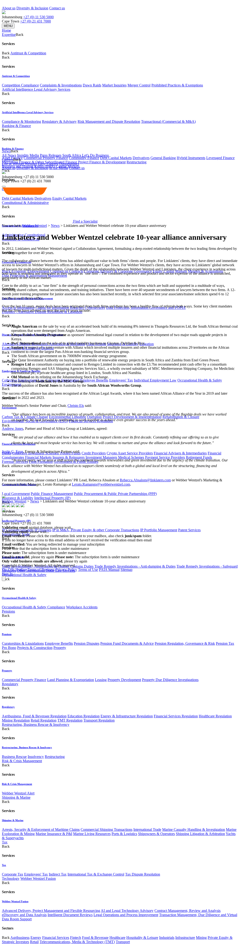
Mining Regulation (16, 720)
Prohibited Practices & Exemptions (177, 85)
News (55, 226)
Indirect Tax (58, 874)
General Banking (163, 158)
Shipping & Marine (16, 797)
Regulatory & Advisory (59, 122)
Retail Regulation (43, 720)
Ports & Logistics (124, 834)
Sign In (7, 574)
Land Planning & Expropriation (70, 680)
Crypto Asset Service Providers (130, 453)
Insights (23, 155)
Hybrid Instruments (191, 158)
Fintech (75, 938)
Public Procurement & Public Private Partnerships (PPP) (115, 494)
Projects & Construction (34, 648)
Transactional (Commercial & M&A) (168, 122)
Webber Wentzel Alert (18, 793)
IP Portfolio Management (158, 530)
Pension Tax (225, 643)
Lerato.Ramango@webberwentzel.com (101, 484)
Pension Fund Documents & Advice (127, 643)
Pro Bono (9, 648)
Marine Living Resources (92, 834)
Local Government (16, 494)
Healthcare (117, 938)
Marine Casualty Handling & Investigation (193, 830)
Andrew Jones (12, 429)
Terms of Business (41, 570)
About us (8, 8)
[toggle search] (4, 186)
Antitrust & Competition (28, 53)
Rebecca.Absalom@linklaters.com (145, 480)
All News (9, 155)
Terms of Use (88, 570)
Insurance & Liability (17, 498)
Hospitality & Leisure (142, 938)
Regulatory (10, 684)
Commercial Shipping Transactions (106, 830)
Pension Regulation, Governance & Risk (185, 643)
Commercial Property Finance (46, 158)
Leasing (101, 680)
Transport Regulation (99, 720)
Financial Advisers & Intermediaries (180, 453)
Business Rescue (14, 757)
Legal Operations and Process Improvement (126, 915)
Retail (34, 942)
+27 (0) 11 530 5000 (38, 17)
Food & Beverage (95, 938)
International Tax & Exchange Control (96, 874)
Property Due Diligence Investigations (170, 680)
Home (6, 30)
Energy (35, 938)
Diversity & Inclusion (32, 8)
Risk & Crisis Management (22, 761)
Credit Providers (94, 453)
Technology (10, 878)
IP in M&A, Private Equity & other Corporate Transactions (95, 530)
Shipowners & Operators (156, 834)
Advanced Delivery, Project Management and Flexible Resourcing (51, 911)
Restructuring (136, 162)
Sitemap (126, 570)
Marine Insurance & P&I (54, 834)
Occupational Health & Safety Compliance (33, 607)
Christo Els (76, 406)
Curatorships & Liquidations (23, 643)
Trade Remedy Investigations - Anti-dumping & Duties (135, 566)
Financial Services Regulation (176, 716)
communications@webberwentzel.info (183, 540)
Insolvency (36, 757)
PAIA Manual (109, 570)
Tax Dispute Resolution (142, 874)
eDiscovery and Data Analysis (24, 915)
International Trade (147, 830)
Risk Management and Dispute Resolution (109, 122)
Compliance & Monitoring (21, 122)
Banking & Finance (16, 126)
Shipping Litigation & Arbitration (200, 834)
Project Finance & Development (102, 162)
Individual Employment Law (155, 380)
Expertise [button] (9, 35)
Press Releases (50, 155)
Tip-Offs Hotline (14, 570)
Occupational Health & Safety (199, 380)
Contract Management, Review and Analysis (187, 911)
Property (59, 648)
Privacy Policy (66, 570)
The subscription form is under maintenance (97, 557)
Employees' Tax (121, 380)
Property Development (124, 680)
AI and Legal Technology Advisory (127, 911)
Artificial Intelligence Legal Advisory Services (36, 89)
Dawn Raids (92, 85)
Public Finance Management (52, 494)
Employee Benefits (94, 380)
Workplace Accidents (82, 607)
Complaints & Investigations (61, 85)
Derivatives (141, 158)
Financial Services (55, 938)
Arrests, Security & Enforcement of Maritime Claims (41, 830)
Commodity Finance (84, 158)
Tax (5, 842)
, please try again (28, 557)
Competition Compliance (20, 85)
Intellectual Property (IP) (52, 498)
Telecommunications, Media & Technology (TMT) (77, 942)
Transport (123, 942)
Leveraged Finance (220, 158)
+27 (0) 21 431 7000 (35, 21)
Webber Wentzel (34, 226)
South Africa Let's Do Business (85, 155)
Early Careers (48, 164)
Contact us (57, 8)
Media (34, 155)
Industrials (166, 938)
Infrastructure (185, 938)
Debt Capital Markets (116, 158)
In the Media (58, 168)
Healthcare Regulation (215, 716)
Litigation (146, 344)
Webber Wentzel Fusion (38, 878)
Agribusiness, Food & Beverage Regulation (34, 716)
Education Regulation (84, 716)
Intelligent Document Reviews (70, 915)
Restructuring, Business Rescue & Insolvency (35, 725)
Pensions (8, 611)
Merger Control (139, 85)
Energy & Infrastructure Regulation (127, 716)
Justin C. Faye (12, 451)
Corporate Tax (12, 874)
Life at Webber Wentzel (19, 164)
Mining (201, 938)
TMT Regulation (69, 720)
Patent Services (189, 530)
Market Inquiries (114, 85)
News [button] (6, 151)
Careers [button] (7, 159)
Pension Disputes (86, 643)
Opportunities (69, 164)
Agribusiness (20, 938)
